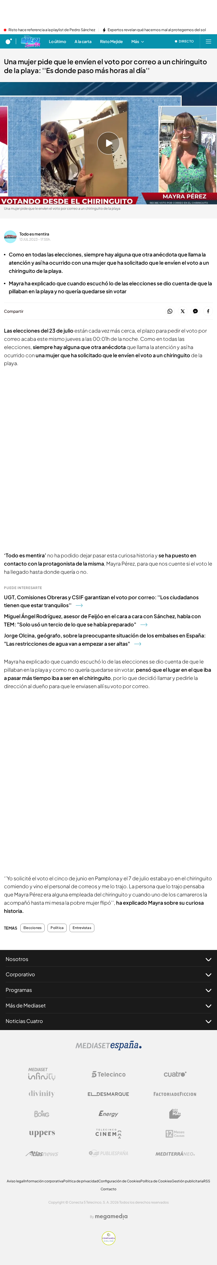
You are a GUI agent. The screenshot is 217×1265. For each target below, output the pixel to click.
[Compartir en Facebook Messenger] (195, 311)
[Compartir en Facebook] (208, 311)
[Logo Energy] (108, 1114)
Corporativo (20, 974)
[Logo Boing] (41, 1114)
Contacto (108, 1189)
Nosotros (17, 959)
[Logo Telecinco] (108, 1074)
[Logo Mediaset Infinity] (41, 1074)
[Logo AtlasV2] (41, 1153)
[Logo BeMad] (175, 1114)
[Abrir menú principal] (208, 41)
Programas (19, 989)
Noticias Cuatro (24, 1021)
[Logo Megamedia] (111, 1216)
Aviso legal (15, 1181)
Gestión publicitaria (187, 1181)
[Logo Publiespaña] (108, 1153)
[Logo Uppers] (41, 1134)
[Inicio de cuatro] (9, 41)
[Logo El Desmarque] (108, 1094)
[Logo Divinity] (42, 1094)
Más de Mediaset (26, 1005)
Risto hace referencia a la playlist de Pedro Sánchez (51, 30)
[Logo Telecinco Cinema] (108, 1134)
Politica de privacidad (80, 1181)
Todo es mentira (34, 234)
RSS (206, 1181)
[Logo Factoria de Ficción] (175, 1094)
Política (57, 928)
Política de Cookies (156, 1181)
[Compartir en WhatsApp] (170, 311)
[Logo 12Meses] (175, 1134)
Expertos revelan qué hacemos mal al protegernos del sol (157, 30)
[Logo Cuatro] (175, 1074)
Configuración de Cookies (119, 1181)
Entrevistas (82, 928)
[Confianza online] (109, 1243)
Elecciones (32, 928)
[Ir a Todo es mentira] (30, 41)
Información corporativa (43, 1181)
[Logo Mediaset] (108, 1049)
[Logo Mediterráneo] (175, 1153)
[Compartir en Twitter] (183, 311)
